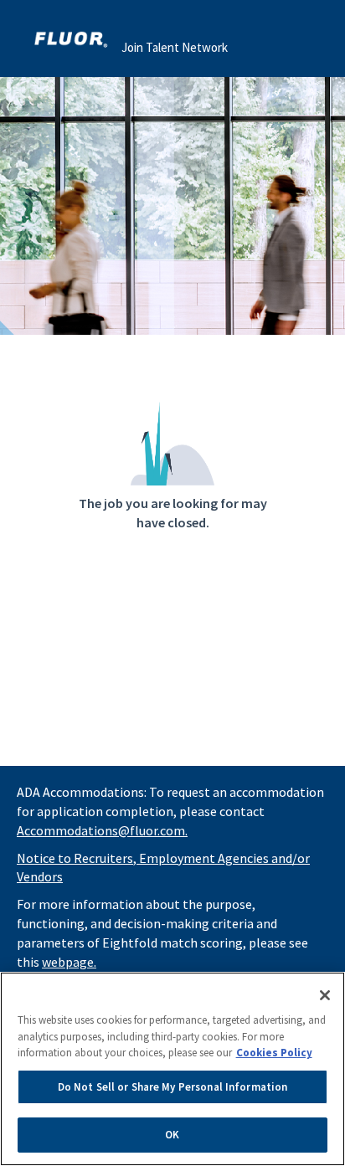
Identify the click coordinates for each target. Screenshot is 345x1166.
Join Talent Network (174, 47)
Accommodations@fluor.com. (102, 830)
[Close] (324, 995)
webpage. (69, 961)
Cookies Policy (274, 1052)
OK (172, 1134)
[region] (172, 1069)
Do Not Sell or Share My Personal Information (173, 1087)
